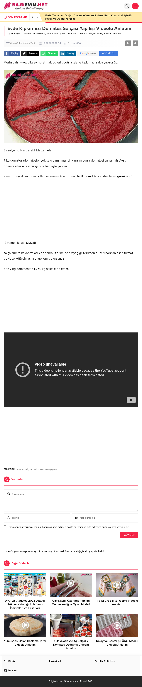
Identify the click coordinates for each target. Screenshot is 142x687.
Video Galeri (39, 33)
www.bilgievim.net (32, 62)
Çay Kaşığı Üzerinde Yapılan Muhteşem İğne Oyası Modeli (71, 602)
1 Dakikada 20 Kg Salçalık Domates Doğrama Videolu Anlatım (71, 644)
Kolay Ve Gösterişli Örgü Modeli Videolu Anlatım (117, 643)
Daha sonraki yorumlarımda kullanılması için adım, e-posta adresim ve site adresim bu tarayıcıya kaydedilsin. (69, 527)
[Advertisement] (71, 210)
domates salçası (24, 469)
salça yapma (51, 469)
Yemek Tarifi (52, 33)
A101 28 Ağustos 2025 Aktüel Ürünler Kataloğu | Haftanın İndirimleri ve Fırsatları (25, 604)
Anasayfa (15, 33)
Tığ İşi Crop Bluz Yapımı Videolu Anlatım (117, 602)
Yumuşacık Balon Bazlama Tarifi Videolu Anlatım (25, 643)
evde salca (38, 469)
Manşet (27, 33)
